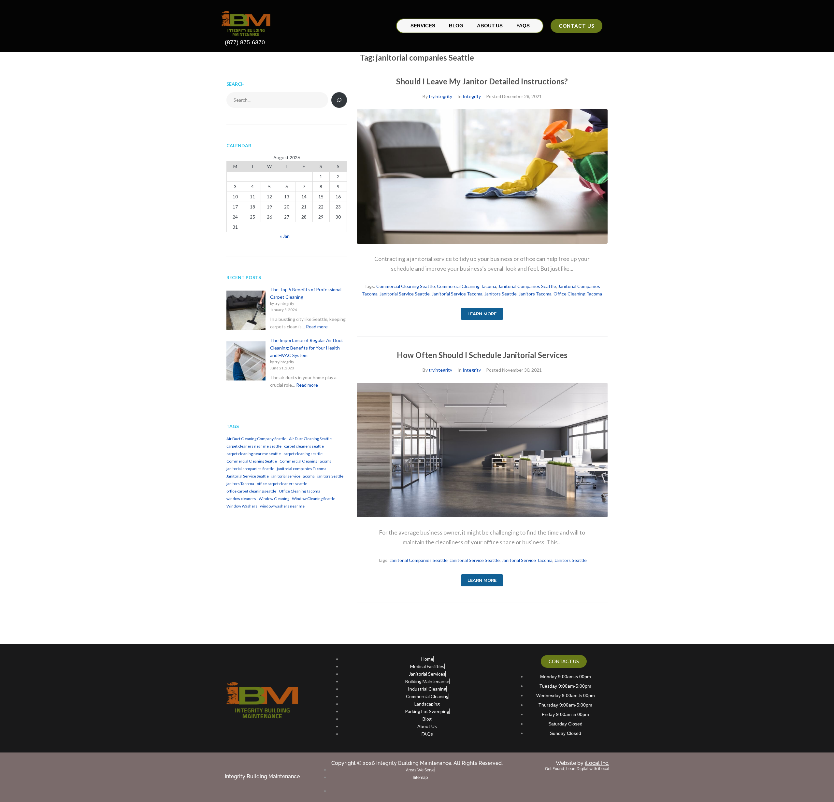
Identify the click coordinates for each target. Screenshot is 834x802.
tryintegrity (440, 96)
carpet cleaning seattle (303, 453)
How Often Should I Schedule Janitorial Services (482, 355)
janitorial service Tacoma (457, 293)
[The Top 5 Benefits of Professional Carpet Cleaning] (246, 311)
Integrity (472, 96)
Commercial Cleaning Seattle (405, 286)
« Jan (285, 236)
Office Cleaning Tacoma (578, 293)
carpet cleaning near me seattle (253, 453)
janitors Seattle (500, 293)
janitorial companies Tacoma (301, 468)
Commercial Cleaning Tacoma (466, 286)
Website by (582, 763)
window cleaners (241, 498)
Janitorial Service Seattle (405, 293)
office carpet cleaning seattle (251, 491)
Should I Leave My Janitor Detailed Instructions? (482, 81)
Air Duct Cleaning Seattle (310, 438)
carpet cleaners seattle (304, 446)
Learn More (481, 313)
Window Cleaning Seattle (313, 498)
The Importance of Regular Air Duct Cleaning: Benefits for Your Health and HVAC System (306, 347)
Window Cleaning (274, 498)
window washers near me (282, 506)
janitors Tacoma (535, 293)
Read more (317, 326)
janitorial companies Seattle (527, 286)
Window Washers (241, 506)
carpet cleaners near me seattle (253, 446)
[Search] (339, 100)
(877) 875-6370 (245, 42)
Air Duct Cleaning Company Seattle (256, 438)
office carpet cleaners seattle (282, 483)
